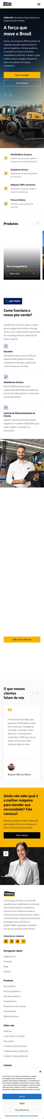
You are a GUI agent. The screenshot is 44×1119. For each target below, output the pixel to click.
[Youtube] (17, 941)
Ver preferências (22, 1110)
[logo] (7, 4)
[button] (40, 1071)
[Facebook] (6, 941)
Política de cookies (11, 1116)
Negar (22, 1103)
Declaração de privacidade (28, 1116)
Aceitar (22, 1096)
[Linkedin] (12, 941)
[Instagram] (23, 941)
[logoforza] (9, 894)
